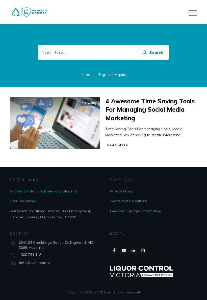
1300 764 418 (30, 254)
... (183, 135)
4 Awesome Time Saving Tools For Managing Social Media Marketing (150, 109)
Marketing (89, 103)
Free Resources (23, 201)
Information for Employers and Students (43, 191)
